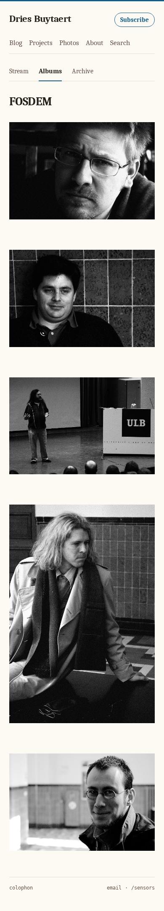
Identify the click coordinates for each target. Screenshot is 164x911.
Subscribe (134, 20)
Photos (69, 43)
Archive (82, 71)
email (114, 888)
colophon (21, 888)
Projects (41, 43)
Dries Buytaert (40, 18)
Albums (50, 71)
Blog (15, 43)
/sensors (143, 888)
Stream (19, 71)
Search (120, 43)
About (94, 43)
